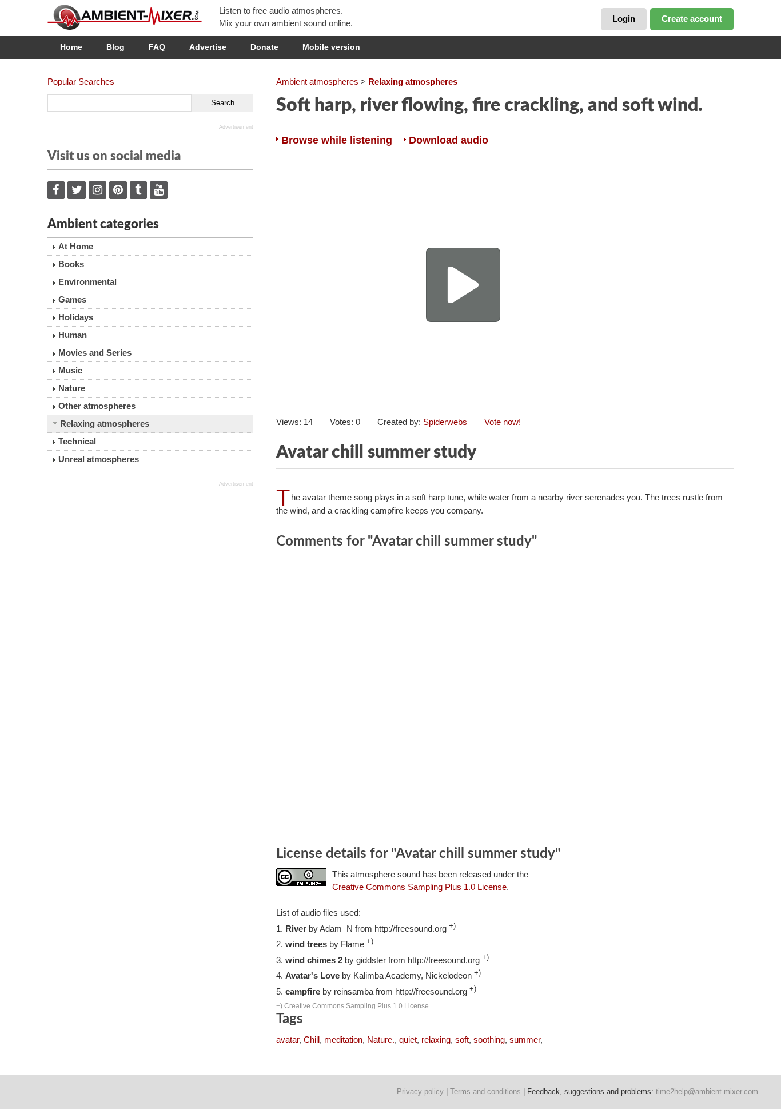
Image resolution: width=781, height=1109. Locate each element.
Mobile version (331, 46)
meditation (343, 1039)
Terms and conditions (485, 1091)
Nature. (381, 1039)
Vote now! (502, 422)
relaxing (436, 1039)
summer (524, 1039)
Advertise (207, 46)
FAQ (157, 46)
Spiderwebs (445, 422)
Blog (115, 46)
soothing (489, 1039)
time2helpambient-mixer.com (707, 1091)
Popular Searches (80, 81)
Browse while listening (336, 140)
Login (623, 18)
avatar (287, 1039)
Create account (692, 18)
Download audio (448, 140)
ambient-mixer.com (133, 17)
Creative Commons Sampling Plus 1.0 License (419, 887)
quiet (408, 1039)
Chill (312, 1039)
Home (71, 46)
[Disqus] (505, 699)
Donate (264, 46)
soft (462, 1039)
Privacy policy (420, 1091)
